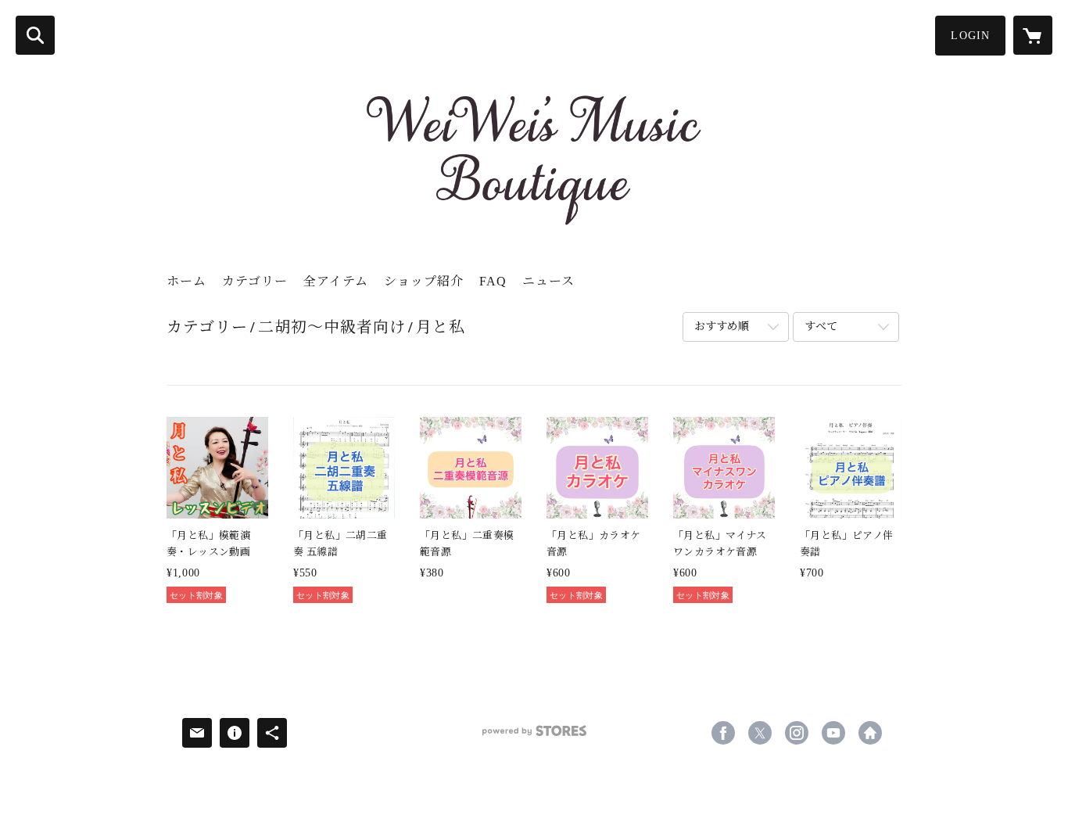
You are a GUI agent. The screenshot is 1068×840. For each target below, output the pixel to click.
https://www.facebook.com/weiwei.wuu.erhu (723, 733)
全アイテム (335, 281)
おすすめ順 (721, 326)
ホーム (186, 281)
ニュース (548, 281)
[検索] (35, 35)
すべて (821, 326)
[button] (970, 36)
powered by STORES (534, 736)
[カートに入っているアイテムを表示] (1032, 35)
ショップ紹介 (424, 281)
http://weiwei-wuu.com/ (870, 733)
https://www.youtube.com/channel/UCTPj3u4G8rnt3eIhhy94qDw (833, 733)
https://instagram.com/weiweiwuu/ (796, 733)
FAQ (493, 281)
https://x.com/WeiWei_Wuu (760, 733)
